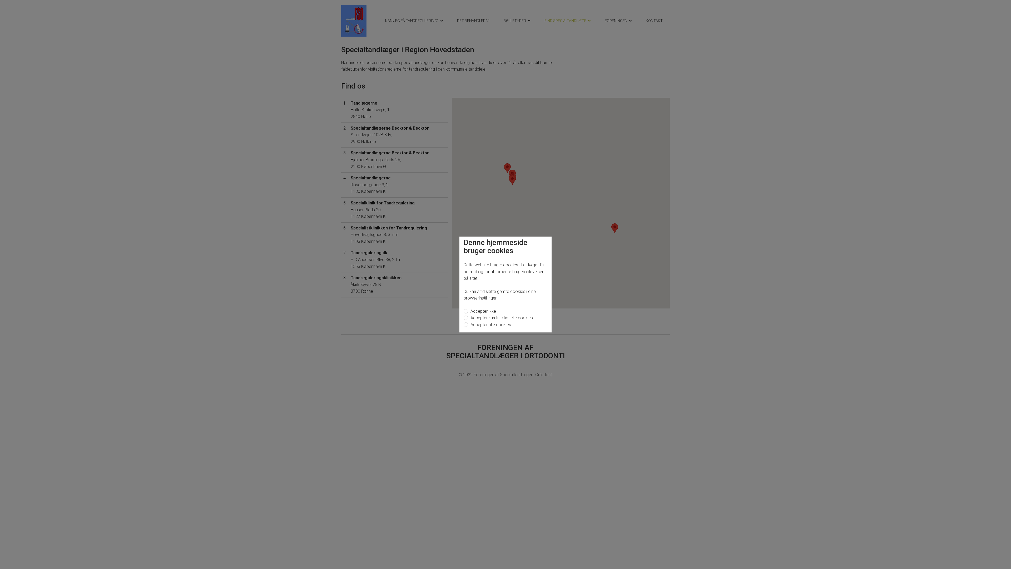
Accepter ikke (482, 311)
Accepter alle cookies (490, 324)
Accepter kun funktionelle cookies (501, 318)
